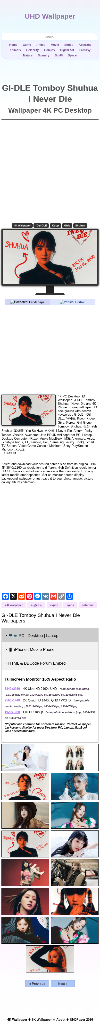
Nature (28, 55)
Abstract (85, 45)
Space (72, 55)
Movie (55, 45)
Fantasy (85, 50)
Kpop (55, 225)
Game (27, 45)
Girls (67, 225)
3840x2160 (12, 689)
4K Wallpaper (22, 225)
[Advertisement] (50, 349)
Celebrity (32, 50)
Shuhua (80, 225)
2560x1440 (12, 700)
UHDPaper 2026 (81, 1019)
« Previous (37, 984)
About (60, 1019)
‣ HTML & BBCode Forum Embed (36, 663)
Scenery (44, 55)
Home (13, 45)
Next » (62, 984)
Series (68, 45)
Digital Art (67, 50)
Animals (15, 50)
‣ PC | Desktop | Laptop (32, 635)
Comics (49, 50)
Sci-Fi (59, 55)
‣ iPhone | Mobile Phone (30, 649)
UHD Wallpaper (50, 16)
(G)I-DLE (41, 225)
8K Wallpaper (42, 1019)
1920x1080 (12, 712)
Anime (40, 45)
